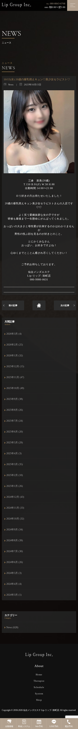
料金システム (24, 726)
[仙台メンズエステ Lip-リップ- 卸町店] (16, 5)
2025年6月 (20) (14, 431)
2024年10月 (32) (15, 518)
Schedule (39, 687)
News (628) (12, 627)
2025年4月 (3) (14, 453)
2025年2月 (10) (14, 475)
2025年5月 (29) (14, 442)
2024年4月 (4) (14, 584)
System (39, 693)
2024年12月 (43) (15, 497)
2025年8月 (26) (14, 410)
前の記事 (13, 305)
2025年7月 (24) (14, 420)
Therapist (39, 681)
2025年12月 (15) (15, 366)
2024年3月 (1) (14, 594)
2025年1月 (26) (14, 486)
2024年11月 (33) (15, 507)
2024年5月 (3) (14, 573)
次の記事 (65, 305)
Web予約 (39, 726)
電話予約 (69, 726)
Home (39, 674)
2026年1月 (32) (14, 355)
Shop (39, 700)
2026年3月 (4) (14, 333)
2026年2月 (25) (14, 344)
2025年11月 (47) (15, 377)
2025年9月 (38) (14, 399)
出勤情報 (9, 726)
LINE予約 (54, 726)
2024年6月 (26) (14, 562)
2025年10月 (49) (15, 388)
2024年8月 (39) (14, 540)
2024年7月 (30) (14, 551)
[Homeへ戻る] (39, 305)
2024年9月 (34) (14, 529)
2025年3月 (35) (14, 464)
